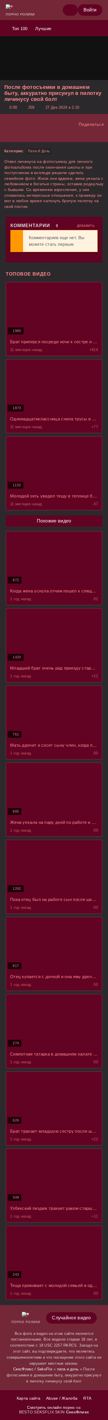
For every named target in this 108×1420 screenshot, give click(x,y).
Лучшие (42, 28)
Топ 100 (19, 28)
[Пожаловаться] (6, 135)
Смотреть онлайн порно (51, 1407)
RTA (87, 1398)
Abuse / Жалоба (61, 1398)
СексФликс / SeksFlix (32, 1369)
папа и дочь (39, 151)
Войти (90, 9)
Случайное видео (71, 1317)
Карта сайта (28, 1398)
